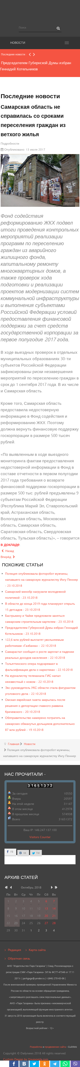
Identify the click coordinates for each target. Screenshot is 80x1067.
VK (24, 853)
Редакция (14, 950)
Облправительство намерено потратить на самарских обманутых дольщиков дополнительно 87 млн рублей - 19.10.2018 (40, 723)
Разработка (36, 1047)
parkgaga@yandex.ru (34, 978)
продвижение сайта (55, 1047)
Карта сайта (37, 950)
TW (37, 853)
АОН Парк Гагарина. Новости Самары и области (40, 11)
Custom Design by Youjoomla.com (25, 1059)
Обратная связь (19, 958)
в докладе (10, 544)
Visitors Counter (40, 837)
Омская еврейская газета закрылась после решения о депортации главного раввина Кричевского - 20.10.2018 (35, 705)
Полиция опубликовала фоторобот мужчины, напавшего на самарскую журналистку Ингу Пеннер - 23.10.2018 (41, 579)
